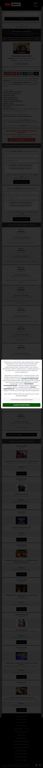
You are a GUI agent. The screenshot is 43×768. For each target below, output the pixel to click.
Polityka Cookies (21, 395)
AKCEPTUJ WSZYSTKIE (21, 405)
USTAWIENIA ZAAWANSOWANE (21, 400)
